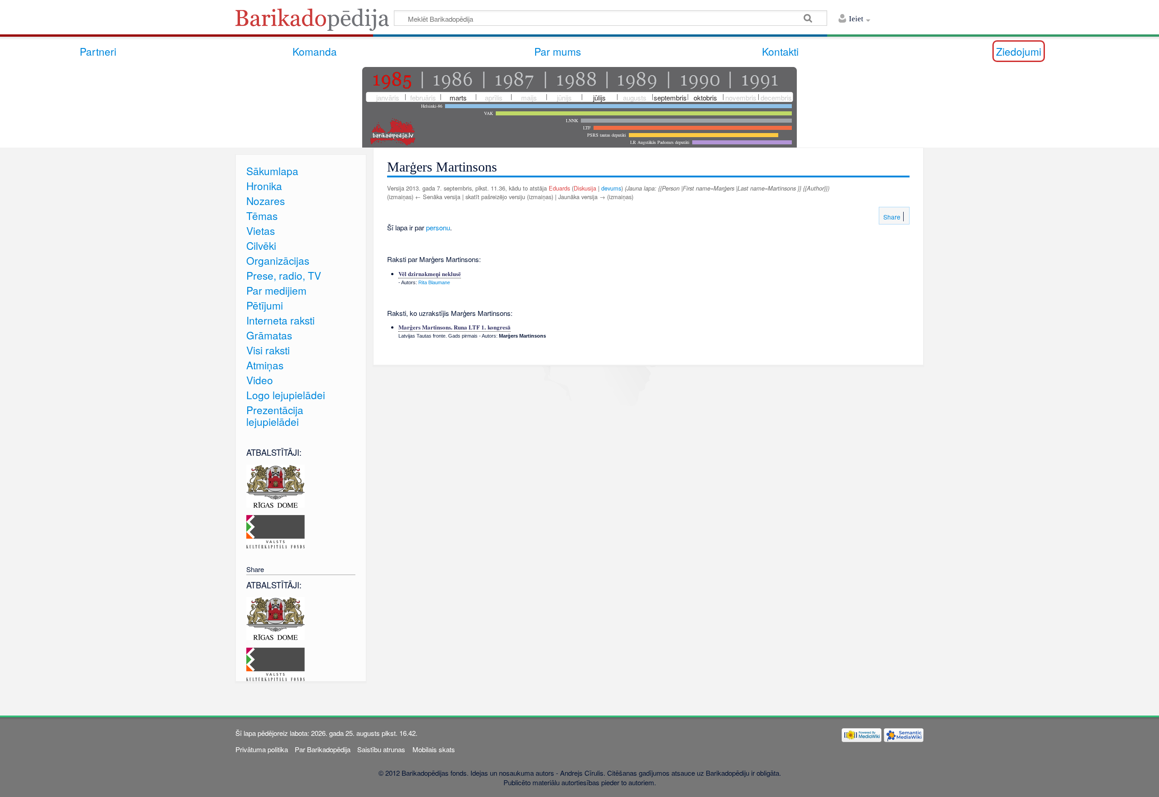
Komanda (314, 51)
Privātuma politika (261, 749)
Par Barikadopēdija (322, 749)
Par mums (557, 51)
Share (890, 216)
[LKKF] (275, 530)
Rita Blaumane (434, 282)
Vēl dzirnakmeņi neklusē (429, 273)
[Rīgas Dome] (275, 485)
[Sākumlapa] (314, 22)
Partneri (98, 51)
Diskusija (585, 188)
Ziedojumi (1018, 51)
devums (611, 188)
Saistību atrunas (381, 749)
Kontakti (780, 51)
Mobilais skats (433, 749)
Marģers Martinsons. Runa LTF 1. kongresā (454, 327)
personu (438, 227)
